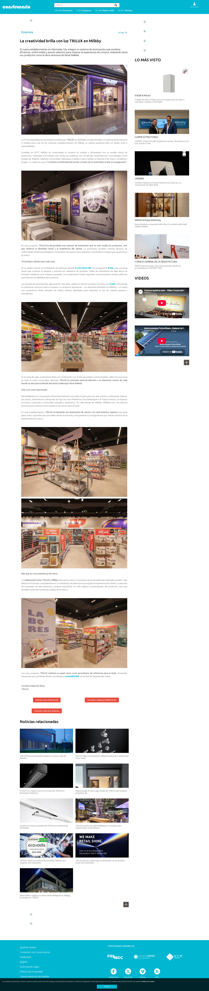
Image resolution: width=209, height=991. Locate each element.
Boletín (23, 961)
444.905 (63, 10)
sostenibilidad (72, 676)
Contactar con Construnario (35, 952)
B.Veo (111, 268)
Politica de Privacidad (31, 971)
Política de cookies (148, 981)
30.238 (104, 10)
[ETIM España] (174, 957)
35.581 (125, 10)
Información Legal (29, 966)
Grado (112, 284)
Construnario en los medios (34, 976)
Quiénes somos (28, 947)
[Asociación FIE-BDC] (115, 957)
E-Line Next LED (83, 268)
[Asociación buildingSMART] (144, 957)
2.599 (83, 10)
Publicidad (25, 957)
